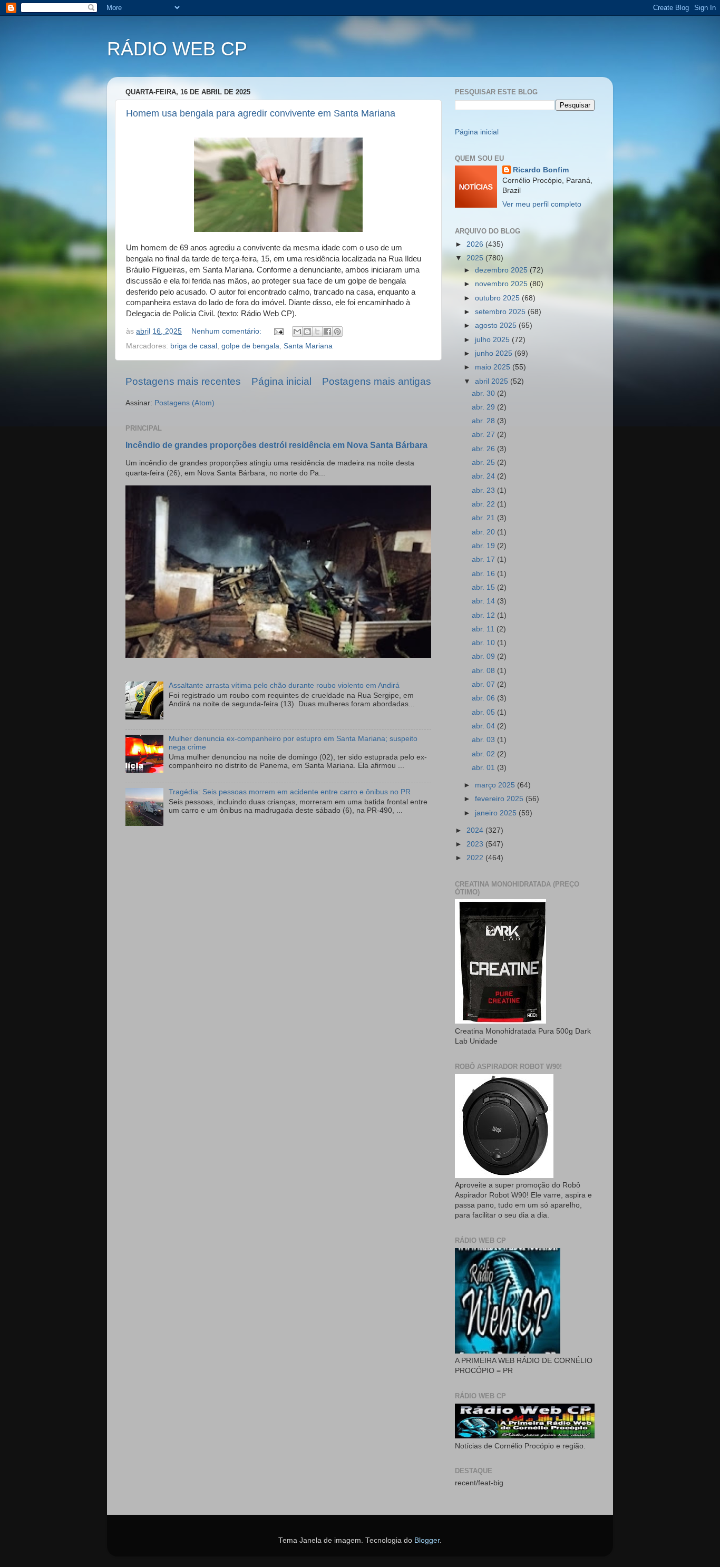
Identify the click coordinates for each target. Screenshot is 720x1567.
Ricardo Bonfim (541, 170)
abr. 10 (484, 643)
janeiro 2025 (497, 813)
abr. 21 (484, 518)
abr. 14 (484, 601)
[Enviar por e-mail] (297, 331)
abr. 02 (484, 754)
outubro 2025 (498, 298)
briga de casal (193, 346)
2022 (475, 858)
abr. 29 (484, 407)
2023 (475, 844)
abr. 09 (484, 656)
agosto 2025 (497, 325)
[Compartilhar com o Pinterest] (337, 331)
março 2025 (496, 785)
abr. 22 (484, 504)
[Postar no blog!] (307, 331)
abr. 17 (484, 559)
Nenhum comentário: (227, 331)
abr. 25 (484, 462)
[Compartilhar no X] (317, 331)
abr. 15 (484, 587)
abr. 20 (484, 532)
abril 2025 (492, 381)
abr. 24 (484, 476)
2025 (475, 258)
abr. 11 (484, 629)
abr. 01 (484, 768)
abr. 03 (484, 740)
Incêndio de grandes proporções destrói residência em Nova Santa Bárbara (276, 445)
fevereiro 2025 (500, 799)
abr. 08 (484, 671)
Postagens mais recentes (183, 381)
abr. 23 (484, 490)
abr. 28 (484, 421)
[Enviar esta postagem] (278, 331)
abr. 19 (484, 546)
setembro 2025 (501, 312)
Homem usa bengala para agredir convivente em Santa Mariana (260, 113)
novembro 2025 (502, 284)
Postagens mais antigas (376, 381)
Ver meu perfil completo (541, 204)
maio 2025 (493, 367)
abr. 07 (484, 684)
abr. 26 (484, 449)
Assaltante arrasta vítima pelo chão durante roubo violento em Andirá (284, 685)
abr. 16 (484, 574)
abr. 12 (484, 615)
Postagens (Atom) (184, 403)
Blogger (427, 1540)
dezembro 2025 (502, 270)
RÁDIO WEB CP (177, 49)
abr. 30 (484, 393)
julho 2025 (493, 340)
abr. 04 (484, 726)
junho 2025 (494, 353)
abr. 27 (484, 435)
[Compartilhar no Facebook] (327, 331)
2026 (475, 244)
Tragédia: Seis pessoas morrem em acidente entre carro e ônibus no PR (290, 792)
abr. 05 (484, 712)
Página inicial (281, 381)
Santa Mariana (308, 346)
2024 (475, 830)
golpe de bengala (250, 346)
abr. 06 (484, 698)
